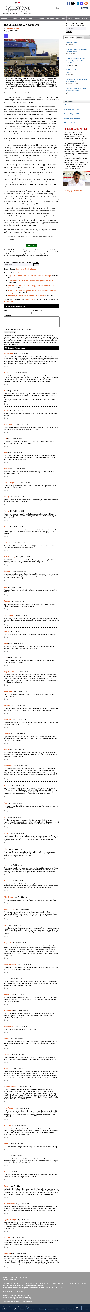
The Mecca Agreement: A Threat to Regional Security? (76, 89)
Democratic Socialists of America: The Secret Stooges (76, 50)
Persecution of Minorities (72, 118)
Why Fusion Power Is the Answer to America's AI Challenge (29, 275)
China (66, 105)
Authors (32, 18)
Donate (41, 18)
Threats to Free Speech (71, 123)
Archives (50, 18)
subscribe (29, 299)
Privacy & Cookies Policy (23, 1301)
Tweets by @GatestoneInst (72, 190)
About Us (4, 18)
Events (14, 18)
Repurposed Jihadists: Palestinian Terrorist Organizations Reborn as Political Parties (76, 60)
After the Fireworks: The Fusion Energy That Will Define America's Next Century (31, 286)
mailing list (8, 301)
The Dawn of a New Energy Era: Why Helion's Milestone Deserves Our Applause (32, 291)
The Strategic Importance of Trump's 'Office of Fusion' (27, 295)
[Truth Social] (6, 37)
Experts (23, 18)
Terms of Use (8, 1301)
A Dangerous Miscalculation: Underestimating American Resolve (31, 280)
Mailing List (60, 18)
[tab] (69, 37)
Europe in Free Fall (72, 42)
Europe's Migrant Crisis (71, 114)
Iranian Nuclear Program (29, 269)
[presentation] (70, 37)
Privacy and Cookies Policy (36, 1309)
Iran (17, 269)
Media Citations (74, 18)
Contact (85, 18)
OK (77, 1308)
